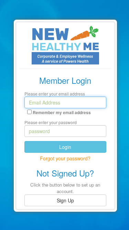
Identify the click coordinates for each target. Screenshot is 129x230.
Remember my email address (62, 113)
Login (65, 146)
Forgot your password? (65, 158)
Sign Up (65, 200)
